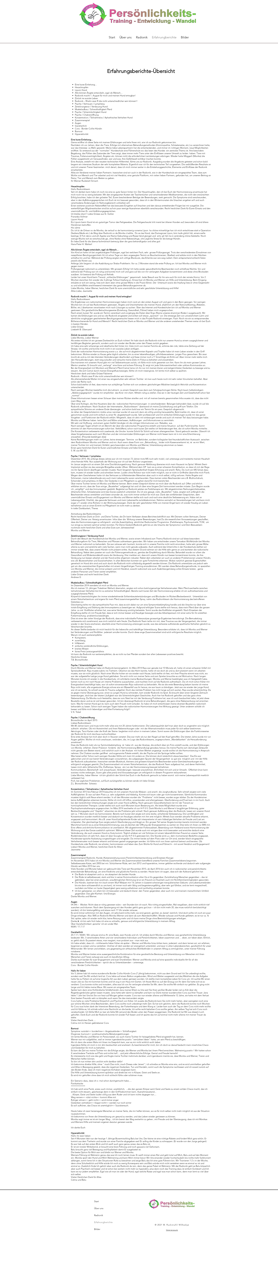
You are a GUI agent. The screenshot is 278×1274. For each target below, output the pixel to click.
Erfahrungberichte (103, 1222)
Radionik (98, 1215)
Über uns (98, 1208)
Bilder (97, 1229)
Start (96, 1201)
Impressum (172, 1230)
